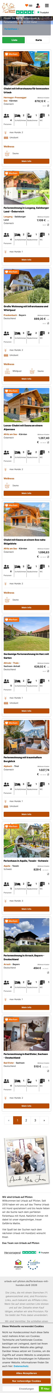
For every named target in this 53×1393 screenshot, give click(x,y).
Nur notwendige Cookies (26, 1380)
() (30, 5)
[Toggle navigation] (47, 6)
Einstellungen (26, 1388)
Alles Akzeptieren (26, 1373)
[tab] (13, 40)
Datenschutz (21, 1366)
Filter (46, 1388)
